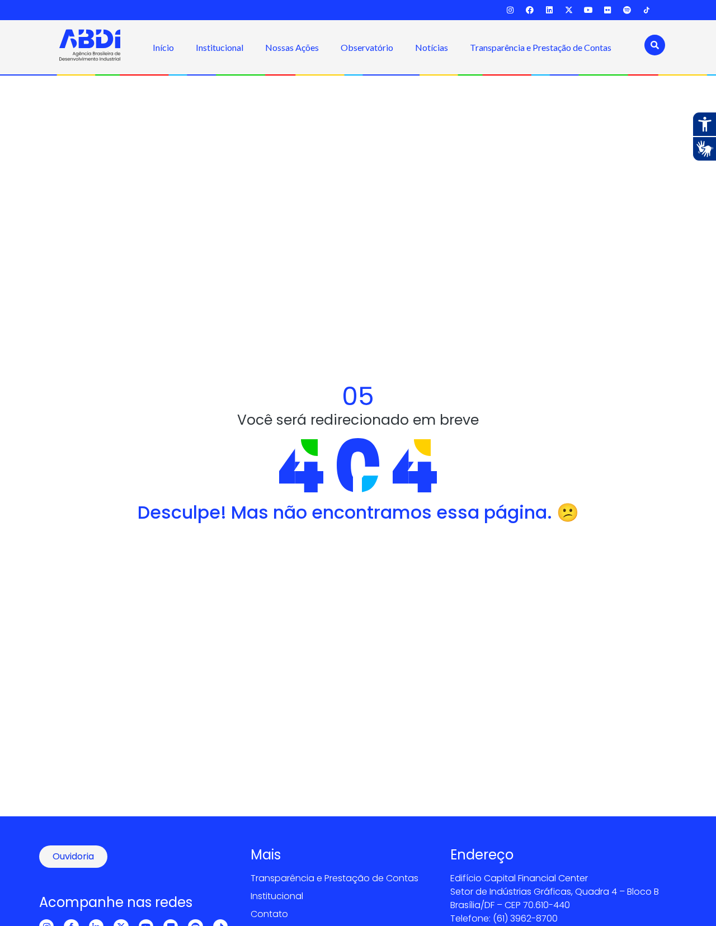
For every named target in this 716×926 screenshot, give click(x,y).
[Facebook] (530, 10)
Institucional (219, 47)
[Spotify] (627, 10)
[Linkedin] (549, 10)
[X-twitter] (568, 10)
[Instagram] (510, 10)
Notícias (431, 47)
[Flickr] (608, 10)
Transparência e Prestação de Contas (540, 47)
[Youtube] (588, 10)
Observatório (367, 47)
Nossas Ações (292, 47)
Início (163, 47)
